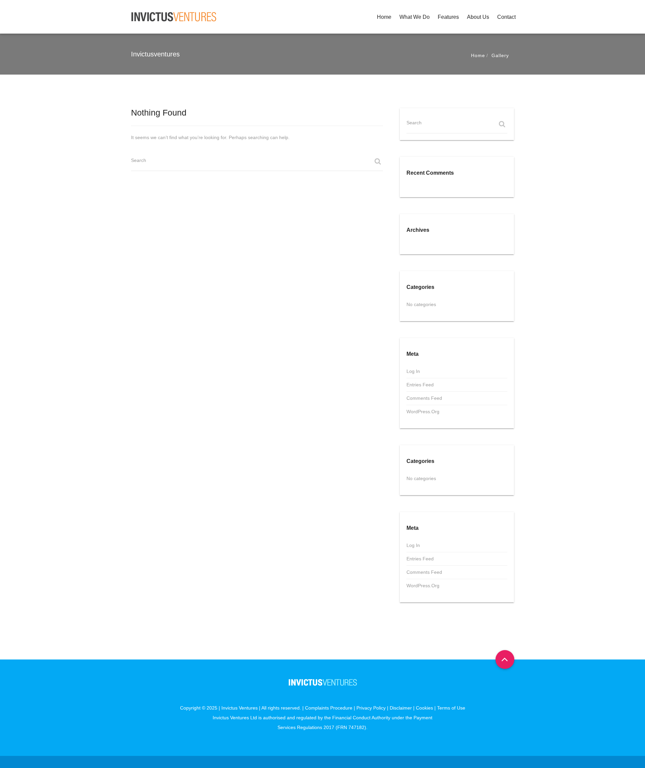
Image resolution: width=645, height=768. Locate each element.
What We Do (414, 17)
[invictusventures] (174, 17)
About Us (478, 17)
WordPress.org (422, 411)
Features (448, 17)
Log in (413, 371)
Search (138, 160)
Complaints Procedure (328, 708)
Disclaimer (401, 708)
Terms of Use (451, 708)
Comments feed (424, 398)
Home (384, 17)
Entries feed (420, 384)
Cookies (424, 708)
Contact (506, 17)
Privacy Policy (371, 708)
